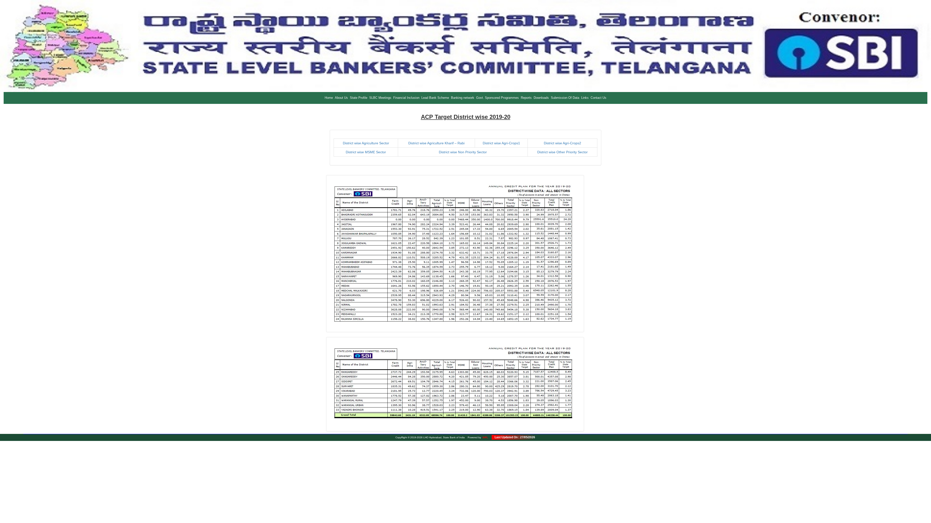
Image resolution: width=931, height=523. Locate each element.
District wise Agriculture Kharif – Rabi (436, 143)
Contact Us (598, 98)
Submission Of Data (565, 98)
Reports (526, 98)
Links (585, 98)
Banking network (462, 98)
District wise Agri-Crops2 (562, 143)
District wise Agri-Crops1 (501, 143)
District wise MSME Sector (366, 152)
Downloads (541, 98)
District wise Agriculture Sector (366, 143)
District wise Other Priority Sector (562, 152)
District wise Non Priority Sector (463, 152)
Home (329, 98)
